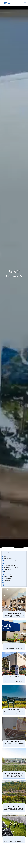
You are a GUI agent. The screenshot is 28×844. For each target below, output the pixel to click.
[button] (10, 556)
